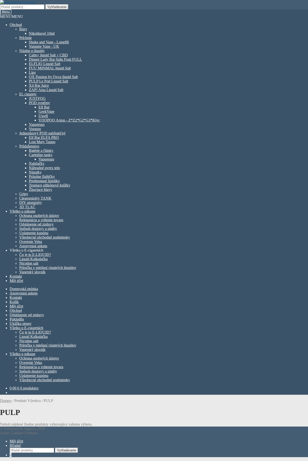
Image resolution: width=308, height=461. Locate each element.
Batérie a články (41, 150)
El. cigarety (28, 94)
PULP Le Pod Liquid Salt (48, 81)
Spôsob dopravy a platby (38, 229)
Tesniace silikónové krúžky (49, 185)
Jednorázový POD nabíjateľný (42, 133)
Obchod (16, 25)
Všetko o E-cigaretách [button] (26, 250)
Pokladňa (17, 319)
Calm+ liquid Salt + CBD (48, 55)
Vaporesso (37, 124)
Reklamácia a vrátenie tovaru (41, 220)
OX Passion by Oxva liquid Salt (53, 77)
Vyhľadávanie (56, 7)
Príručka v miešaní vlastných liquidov (47, 268)
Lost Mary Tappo (42, 142)
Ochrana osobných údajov (39, 216)
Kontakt (16, 276)
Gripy (23, 194)
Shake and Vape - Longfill (49, 42)
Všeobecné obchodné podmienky (44, 237)
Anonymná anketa (33, 246)
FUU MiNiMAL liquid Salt (50, 68)
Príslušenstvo (29, 146)
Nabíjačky (37, 163)
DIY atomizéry (30, 202)
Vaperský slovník (32, 272)
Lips (32, 72)
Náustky (35, 172)
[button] (11, 16)
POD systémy (39, 103)
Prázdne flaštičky (42, 176)
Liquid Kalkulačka (33, 259)
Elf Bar (44, 107)
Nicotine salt (28, 263)
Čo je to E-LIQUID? (35, 255)
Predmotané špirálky (44, 181)
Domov (6, 401)
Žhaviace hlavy (40, 189)
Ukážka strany (21, 323)
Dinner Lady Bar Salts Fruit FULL (55, 59)
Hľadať (15, 445)
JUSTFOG (37, 98)
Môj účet (16, 281)
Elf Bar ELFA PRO (44, 137)
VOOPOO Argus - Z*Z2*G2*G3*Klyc (69, 120)
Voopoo (35, 129)
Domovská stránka (24, 289)
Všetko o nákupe (22, 211)
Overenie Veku (30, 242)
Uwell (43, 116)
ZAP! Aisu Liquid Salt (46, 90)
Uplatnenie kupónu (33, 233)
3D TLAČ (27, 207)
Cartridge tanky (40, 155)
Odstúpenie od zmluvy (36, 224)
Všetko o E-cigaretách (26, 328)
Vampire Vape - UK (44, 46)
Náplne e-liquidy (32, 51)
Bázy (23, 29)
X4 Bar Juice (39, 85)
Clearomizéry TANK (35, 198)
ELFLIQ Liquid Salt (44, 64)
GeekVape (46, 111)
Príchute (25, 38)
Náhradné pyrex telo (44, 168)
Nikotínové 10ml (42, 33)
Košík (14, 302)
